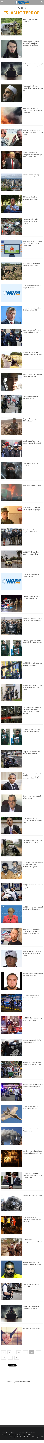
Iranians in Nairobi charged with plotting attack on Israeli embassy (32, 177)
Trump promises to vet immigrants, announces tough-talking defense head (32, 155)
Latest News (5, 1433)
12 (19, 1352)
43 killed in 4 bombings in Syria (32, 1195)
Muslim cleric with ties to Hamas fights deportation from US (33, 88)
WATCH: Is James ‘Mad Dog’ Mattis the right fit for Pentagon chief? (33, 132)
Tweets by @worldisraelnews (18, 1381)
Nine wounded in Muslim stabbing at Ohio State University (30, 221)
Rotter (19, 1435)
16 (4, 1357)
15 (38, 1352)
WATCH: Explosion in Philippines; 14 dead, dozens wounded (32, 1220)
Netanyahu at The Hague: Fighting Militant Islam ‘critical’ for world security (32, 1175)
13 (25, 1352)
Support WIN (27, 1435)
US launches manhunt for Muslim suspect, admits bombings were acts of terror (32, 998)
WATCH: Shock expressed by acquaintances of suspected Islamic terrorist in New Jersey (32, 931)
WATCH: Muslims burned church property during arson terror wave (32, 110)
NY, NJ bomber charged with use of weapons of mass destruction (33, 887)
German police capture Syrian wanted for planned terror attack (32, 687)
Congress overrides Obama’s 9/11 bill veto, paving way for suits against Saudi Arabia (32, 776)
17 (10, 1357)
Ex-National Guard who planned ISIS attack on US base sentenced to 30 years (33, 865)
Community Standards (9, 1435)
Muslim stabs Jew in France (31, 1328)
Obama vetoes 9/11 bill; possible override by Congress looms (32, 820)
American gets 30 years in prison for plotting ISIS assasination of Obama (31, 44)
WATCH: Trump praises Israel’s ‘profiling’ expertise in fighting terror (32, 953)
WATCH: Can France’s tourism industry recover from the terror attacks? (32, 243)
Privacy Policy (30, 1433)
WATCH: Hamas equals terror (32, 485)
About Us (13, 1433)
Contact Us (21, 1433)
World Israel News (25, 1437)
